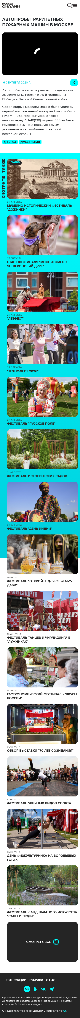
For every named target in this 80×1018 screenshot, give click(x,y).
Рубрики (36, 980)
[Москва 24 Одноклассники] (36, 988)
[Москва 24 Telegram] (52, 988)
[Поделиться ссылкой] (74, 82)
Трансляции (16, 980)
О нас (50, 980)
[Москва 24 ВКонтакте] (44, 988)
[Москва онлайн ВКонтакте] (27, 988)
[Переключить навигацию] (72, 5)
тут (64, 1010)
